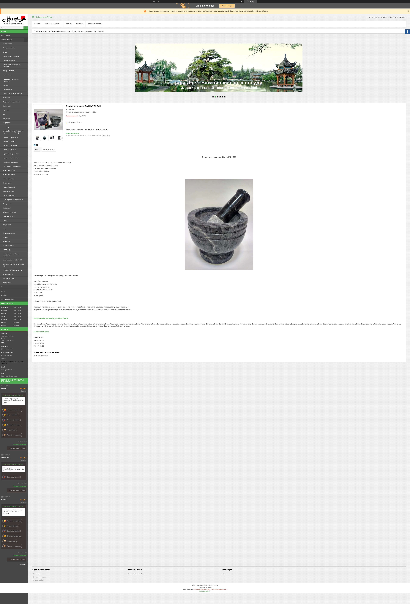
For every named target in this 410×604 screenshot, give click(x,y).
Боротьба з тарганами (10, 154)
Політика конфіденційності (219, 589)
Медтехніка (7, 225)
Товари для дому (8, 191)
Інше (4, 229)
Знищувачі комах (9, 195)
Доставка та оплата (95, 24)
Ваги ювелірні (7, 89)
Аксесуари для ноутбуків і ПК (12, 260)
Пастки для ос (7, 183)
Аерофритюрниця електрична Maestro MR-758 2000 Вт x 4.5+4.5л (13, 512)
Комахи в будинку (9, 187)
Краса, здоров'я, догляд (11, 56)
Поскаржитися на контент (202, 589)
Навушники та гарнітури (11, 102)
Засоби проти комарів (10, 162)
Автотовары (7, 250)
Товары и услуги (6, 40)
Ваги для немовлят (9, 60)
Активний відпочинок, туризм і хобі (13, 265)
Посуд (5, 52)
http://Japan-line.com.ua (9, 376)
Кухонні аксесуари (63, 31)
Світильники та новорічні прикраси (11, 65)
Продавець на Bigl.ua (205, 587)
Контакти (79, 24)
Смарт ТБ (6, 237)
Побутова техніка (9, 48)
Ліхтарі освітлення (9, 71)
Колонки (5, 110)
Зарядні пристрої (8, 216)
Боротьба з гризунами (10, 137)
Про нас (69, 24)
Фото (224, 574)
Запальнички (7, 75)
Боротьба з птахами (10, 145)
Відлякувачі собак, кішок (11, 158)
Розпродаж (6, 127)
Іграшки (5, 85)
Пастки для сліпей (9, 170)
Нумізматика (7, 283)
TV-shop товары (8, 245)
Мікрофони (6, 98)
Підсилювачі (7, 106)
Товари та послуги (52, 24)
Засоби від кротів (9, 179)
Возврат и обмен (38, 580)
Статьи (3, 287)
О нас (3, 291)
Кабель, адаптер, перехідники (13, 93)
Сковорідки (6, 208)
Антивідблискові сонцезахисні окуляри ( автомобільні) (13, 132)
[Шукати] (25, 28)
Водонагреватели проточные (13, 200)
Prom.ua (215, 585)
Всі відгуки (21, 564)
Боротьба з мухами (9, 150)
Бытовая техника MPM (135, 574)
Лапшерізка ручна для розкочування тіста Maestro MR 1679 (14, 400)
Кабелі (5, 220)
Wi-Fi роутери (7, 44)
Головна (37, 24)
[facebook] (34, 145)
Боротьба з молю (9, 141)
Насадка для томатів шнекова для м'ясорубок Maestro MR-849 (14, 469)
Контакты (36, 574)
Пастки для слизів (9, 175)
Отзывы (4, 295)
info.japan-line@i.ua (7, 370)
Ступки (74, 31)
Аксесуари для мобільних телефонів (11, 255)
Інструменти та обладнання (12, 270)
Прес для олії (7, 204)
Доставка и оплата (7, 299)
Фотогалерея (5, 35)
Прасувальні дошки (9, 212)
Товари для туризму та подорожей (10, 80)
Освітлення (6, 118)
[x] (37, 145)
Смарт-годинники (9, 233)
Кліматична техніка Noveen (12, 166)
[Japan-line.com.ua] (14, 19)
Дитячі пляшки (8, 274)
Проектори (6, 241)
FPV (4, 114)
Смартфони (6, 123)
